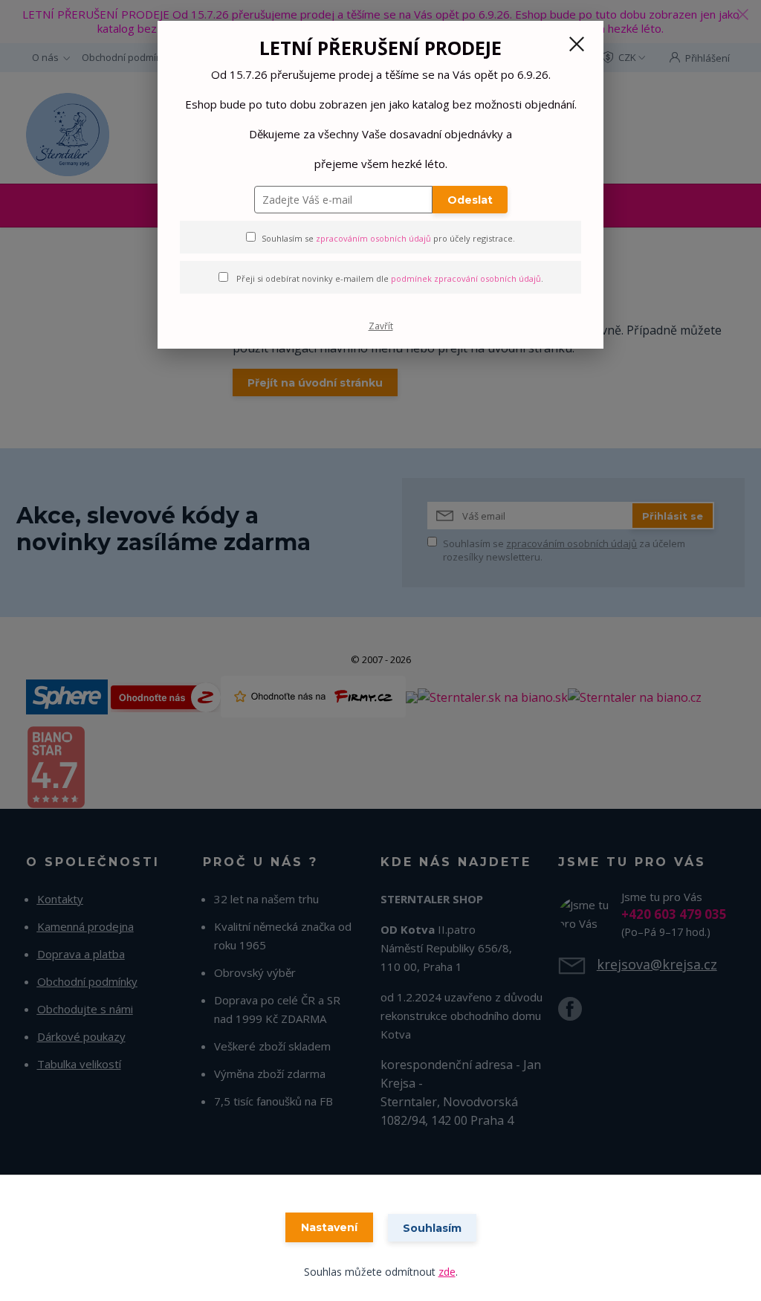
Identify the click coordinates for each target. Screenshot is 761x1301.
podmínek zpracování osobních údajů (466, 278)
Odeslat (470, 200)
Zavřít (381, 326)
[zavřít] (577, 44)
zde (447, 1272)
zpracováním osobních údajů (373, 238)
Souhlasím (432, 1228)
